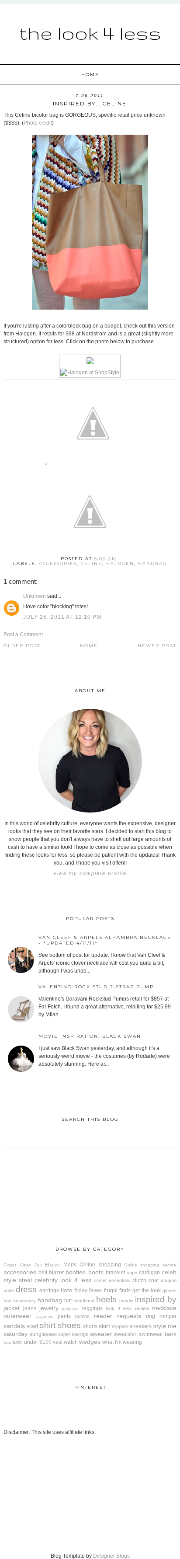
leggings (92, 1308)
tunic (18, 1342)
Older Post (22, 646)
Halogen (120, 563)
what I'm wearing (122, 1342)
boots (96, 1272)
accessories (58, 563)
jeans (29, 1308)
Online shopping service (150, 1265)
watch (71, 1342)
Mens (69, 1265)
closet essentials (112, 1280)
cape (132, 1272)
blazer (56, 1273)
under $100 (38, 1342)
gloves (170, 1290)
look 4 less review (127, 1308)
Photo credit (38, 123)
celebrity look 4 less (63, 1279)
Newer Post (157, 646)
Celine (91, 563)
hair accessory (19, 1300)
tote (7, 1342)
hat (68, 1300)
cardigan (149, 1273)
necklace (164, 1307)
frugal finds (117, 1290)
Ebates (52, 1264)
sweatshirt (126, 1334)
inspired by (156, 1299)
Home (90, 74)
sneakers (141, 1326)
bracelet (115, 1273)
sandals (14, 1325)
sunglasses (43, 1334)
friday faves (88, 1290)
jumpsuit (70, 1308)
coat (154, 1280)
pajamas (44, 1316)
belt (42, 1273)
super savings (73, 1334)
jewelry (49, 1307)
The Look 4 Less (90, 32)
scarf (32, 1326)
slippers (120, 1326)
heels (106, 1299)
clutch (139, 1280)
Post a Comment (23, 634)
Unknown (34, 596)
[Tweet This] (93, 465)
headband (83, 1300)
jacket (11, 1307)
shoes (69, 1325)
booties (76, 1272)
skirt (104, 1325)
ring (150, 1316)
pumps (82, 1316)
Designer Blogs (111, 1556)
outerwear (17, 1315)
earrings (49, 1290)
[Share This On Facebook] (46, 465)
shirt (47, 1325)
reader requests (117, 1315)
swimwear (151, 1334)
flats (66, 1290)
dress (26, 1289)
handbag (152, 563)
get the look (146, 1290)
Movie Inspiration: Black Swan (89, 1036)
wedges (89, 1341)
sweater (101, 1333)
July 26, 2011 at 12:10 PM (62, 617)
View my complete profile (90, 873)
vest (57, 1342)
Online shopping (100, 1265)
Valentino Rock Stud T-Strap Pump (96, 987)
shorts (90, 1326)
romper (168, 1316)
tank (171, 1333)
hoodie (126, 1300)
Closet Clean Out (22, 1265)
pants (64, 1316)
